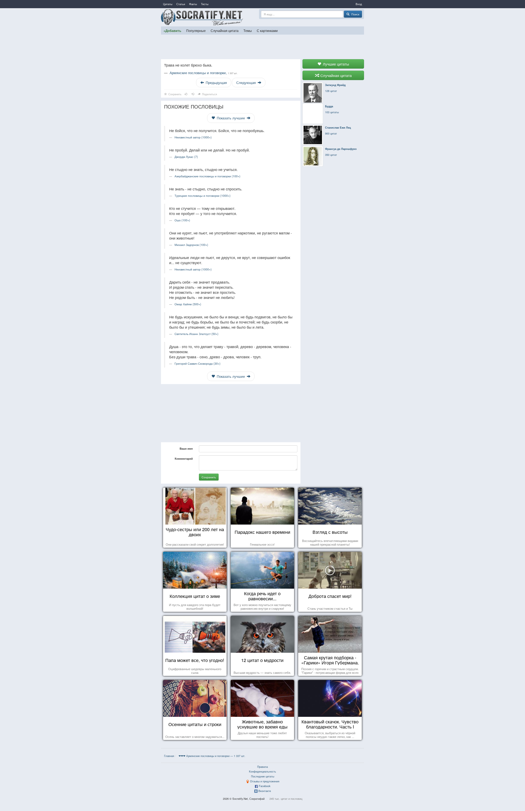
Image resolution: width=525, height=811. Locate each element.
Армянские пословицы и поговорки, (203, 72)
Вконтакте (264, 791)
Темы (247, 30)
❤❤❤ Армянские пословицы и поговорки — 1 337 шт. (212, 756)
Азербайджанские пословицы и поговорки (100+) (207, 176)
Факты (193, 4)
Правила (262, 767)
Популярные (196, 30)
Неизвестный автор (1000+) (193, 137)
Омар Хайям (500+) (188, 304)
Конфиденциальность (262, 771)
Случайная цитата (225, 30)
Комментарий (184, 458)
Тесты (204, 4)
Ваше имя (186, 448)
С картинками (267, 30)
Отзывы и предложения (264, 781)
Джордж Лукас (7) (186, 157)
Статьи (180, 4)
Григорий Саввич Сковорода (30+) (197, 363)
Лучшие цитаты (335, 64)
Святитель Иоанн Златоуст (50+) (196, 334)
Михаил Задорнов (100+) (191, 245)
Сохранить (209, 477)
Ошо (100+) (182, 220)
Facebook (264, 786)
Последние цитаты (262, 776)
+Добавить (172, 30)
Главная (169, 756)
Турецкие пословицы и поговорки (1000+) (203, 195)
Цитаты (167, 4)
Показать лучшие (231, 117)
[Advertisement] (262, 47)
